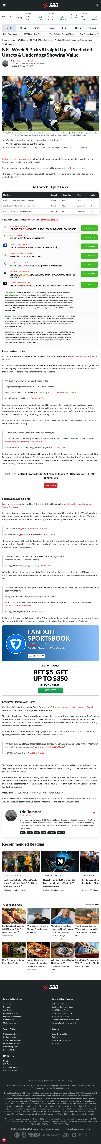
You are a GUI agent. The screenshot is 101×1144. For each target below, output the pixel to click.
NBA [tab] (65, 28)
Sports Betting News (53, 876)
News (12, 40)
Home (4, 40)
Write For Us (8, 1019)
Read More (50, 485)
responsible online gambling (86, 1111)
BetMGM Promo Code (61, 1004)
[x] (94, 813)
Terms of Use (54, 1081)
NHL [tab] (79, 28)
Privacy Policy (43, 1081)
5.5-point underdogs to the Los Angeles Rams (71, 707)
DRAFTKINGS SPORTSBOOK (21, 253)
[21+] (17, 1135)
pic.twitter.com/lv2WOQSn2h (28, 441)
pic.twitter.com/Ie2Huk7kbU (18, 605)
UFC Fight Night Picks (33, 34)
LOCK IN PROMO (36, 656)
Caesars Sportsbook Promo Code (65, 1019)
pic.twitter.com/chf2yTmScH (34, 528)
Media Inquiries (9, 1023)
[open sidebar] (4, 5)
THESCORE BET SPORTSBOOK (22, 244)
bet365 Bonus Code (60, 1010)
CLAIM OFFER (89, 228)
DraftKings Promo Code (62, 1013)
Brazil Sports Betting (11, 1043)
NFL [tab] (38, 28)
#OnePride (10, 441)
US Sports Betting (10, 1037)
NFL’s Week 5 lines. (76, 168)
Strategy (55, 1043)
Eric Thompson (19, 61)
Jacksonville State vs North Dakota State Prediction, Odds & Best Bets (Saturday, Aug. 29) (20, 883)
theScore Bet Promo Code (62, 1007)
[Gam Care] (24, 1135)
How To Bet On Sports (61, 1040)
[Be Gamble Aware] (51, 1135)
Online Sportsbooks (11, 1034)
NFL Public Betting (11, 1067)
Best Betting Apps (10, 1046)
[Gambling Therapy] (34, 1135)
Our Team (7, 1010)
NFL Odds (7, 1061)
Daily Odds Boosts (10, 34)
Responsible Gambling (12, 1016)
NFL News (21, 40)
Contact (6, 1007)
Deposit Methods (10, 1050)
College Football (13, 876)
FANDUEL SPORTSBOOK (20, 263)
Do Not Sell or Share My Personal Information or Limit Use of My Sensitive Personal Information (50, 1129)
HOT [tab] (9, 29)
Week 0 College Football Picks (61, 34)
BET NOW (50, 690)
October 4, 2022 (38, 398)
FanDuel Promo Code (61, 1016)
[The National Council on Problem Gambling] (79, 1135)
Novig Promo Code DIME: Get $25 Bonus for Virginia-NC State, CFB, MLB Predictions (59, 883)
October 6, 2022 (38, 611)
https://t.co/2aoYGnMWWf (52, 747)
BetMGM (30, 219)
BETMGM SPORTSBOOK (20, 226)
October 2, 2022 (46, 565)
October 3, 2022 (58, 447)
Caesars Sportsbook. (48, 219)
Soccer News (89, 876)
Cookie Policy (66, 1081)
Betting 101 (57, 1037)
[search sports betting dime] (97, 5)
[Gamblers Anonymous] (66, 1135)
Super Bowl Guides (59, 1034)
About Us (7, 1004)
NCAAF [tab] (52, 28)
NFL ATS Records (10, 1070)
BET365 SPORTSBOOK (19, 235)
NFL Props (7, 1064)
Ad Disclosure (8, 44)
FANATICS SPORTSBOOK (20, 283)
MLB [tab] (24, 28)
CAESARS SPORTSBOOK (19, 272)
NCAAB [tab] (93, 28)
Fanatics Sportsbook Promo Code (65, 1023)
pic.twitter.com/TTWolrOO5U (66, 392)
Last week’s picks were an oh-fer (16, 159)
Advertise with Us (10, 1013)
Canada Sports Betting (12, 1040)
